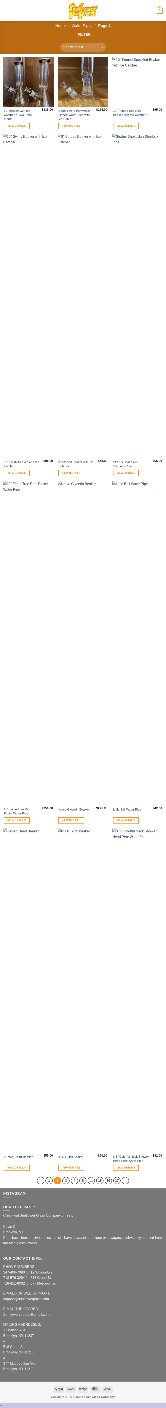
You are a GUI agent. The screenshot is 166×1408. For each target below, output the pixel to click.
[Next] (125, 1180)
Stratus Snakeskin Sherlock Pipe (125, 464)
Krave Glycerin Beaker (73, 809)
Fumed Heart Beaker (18, 1157)
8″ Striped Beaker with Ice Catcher (76, 464)
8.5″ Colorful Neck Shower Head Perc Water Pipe (131, 1158)
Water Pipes (82, 25)
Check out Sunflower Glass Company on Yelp (38, 1215)
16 (108, 1180)
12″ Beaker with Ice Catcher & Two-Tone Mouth (18, 114)
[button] (5, 10)
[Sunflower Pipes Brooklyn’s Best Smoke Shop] (83, 10)
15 (100, 1180)
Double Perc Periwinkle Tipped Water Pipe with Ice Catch (74, 114)
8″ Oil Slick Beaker (70, 1157)
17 (117, 1180)
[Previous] (40, 1180)
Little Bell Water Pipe (127, 809)
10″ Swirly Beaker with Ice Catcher (21, 464)
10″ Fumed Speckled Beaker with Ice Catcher (129, 113)
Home (60, 25)
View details (16, 126)
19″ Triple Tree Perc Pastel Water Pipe (17, 811)
